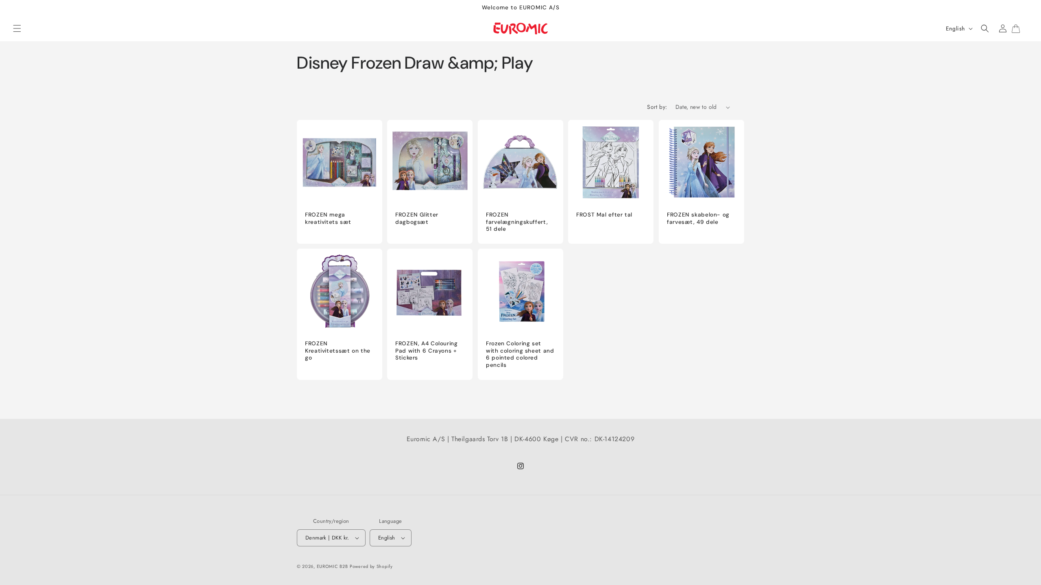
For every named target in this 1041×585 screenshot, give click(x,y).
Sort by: (657, 107)
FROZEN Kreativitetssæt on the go (337, 350)
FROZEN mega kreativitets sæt (328, 218)
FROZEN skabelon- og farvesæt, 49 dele (698, 218)
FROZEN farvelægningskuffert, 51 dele (517, 221)
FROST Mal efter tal (604, 214)
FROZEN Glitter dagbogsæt (416, 218)
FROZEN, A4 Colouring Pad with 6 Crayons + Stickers (426, 350)
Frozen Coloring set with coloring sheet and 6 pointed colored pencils (520, 354)
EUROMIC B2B (332, 566)
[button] (17, 28)
